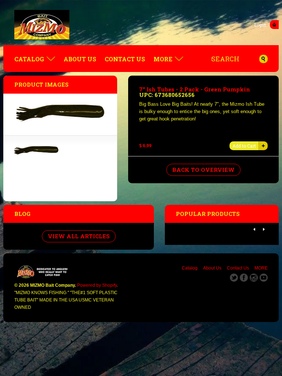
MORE (162, 59)
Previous (254, 229)
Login (260, 25)
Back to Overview (203, 169)
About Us (80, 59)
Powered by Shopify (97, 285)
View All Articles (79, 236)
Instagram (254, 278)
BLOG (22, 213)
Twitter (234, 278)
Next (263, 229)
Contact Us (125, 59)
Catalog (29, 59)
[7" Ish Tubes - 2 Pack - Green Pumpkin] (36, 153)
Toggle (274, 24)
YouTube (264, 278)
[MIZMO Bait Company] (141, 25)
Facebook (244, 278)
